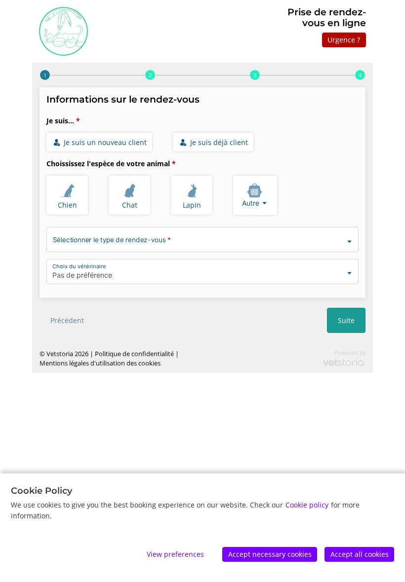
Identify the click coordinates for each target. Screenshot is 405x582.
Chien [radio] (67, 205)
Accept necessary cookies (270, 554)
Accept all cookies (359, 554)
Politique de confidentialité (134, 354)
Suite (346, 320)
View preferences (175, 554)
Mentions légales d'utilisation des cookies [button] (100, 363)
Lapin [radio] (192, 205)
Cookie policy (306, 504)
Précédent (67, 320)
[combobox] (255, 195)
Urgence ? (343, 39)
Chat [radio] (129, 205)
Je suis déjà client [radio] (218, 142)
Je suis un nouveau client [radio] (104, 142)
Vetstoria (59, 354)
